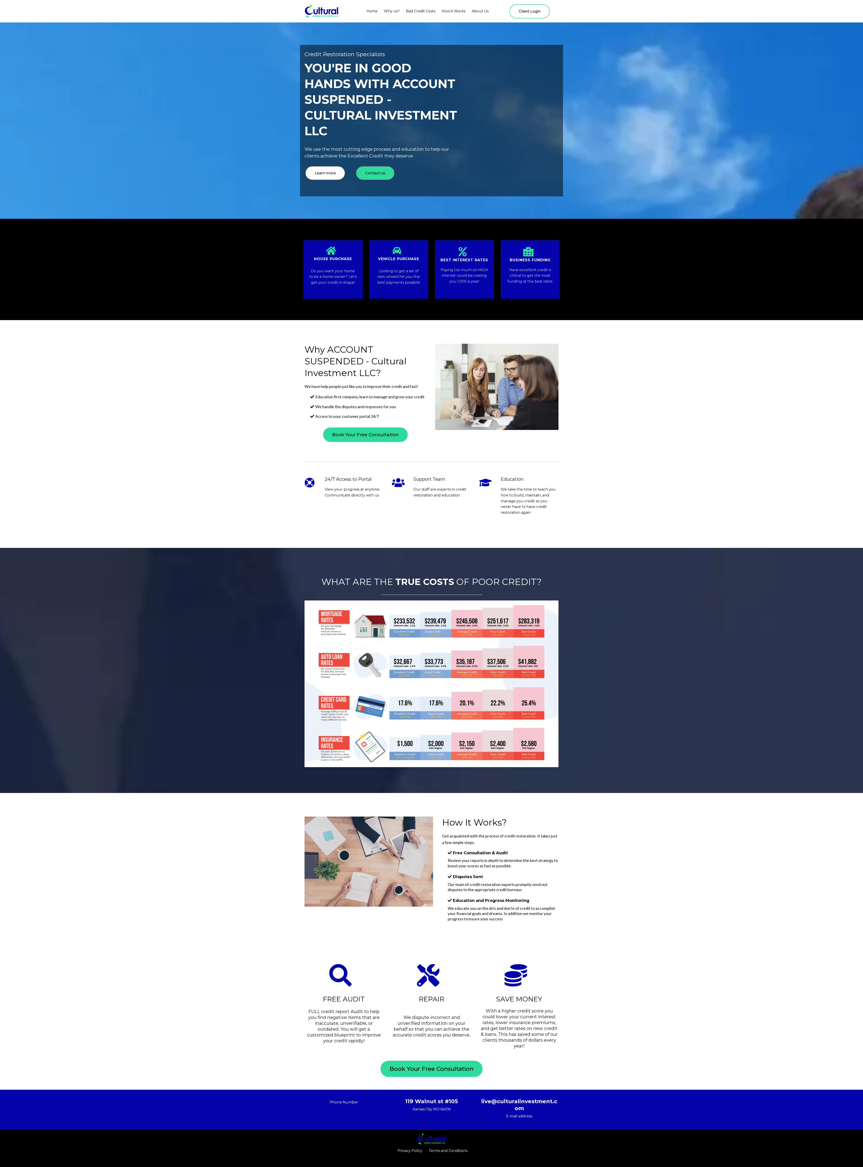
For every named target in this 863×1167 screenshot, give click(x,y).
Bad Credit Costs (420, 11)
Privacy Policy (410, 1151)
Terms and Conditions (448, 1151)
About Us (480, 11)
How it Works (453, 11)
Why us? (392, 11)
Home (372, 11)
